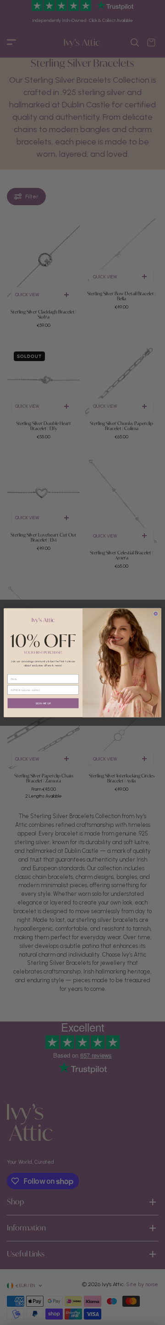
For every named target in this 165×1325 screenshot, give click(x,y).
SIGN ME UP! (43, 702)
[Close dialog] (156, 613)
